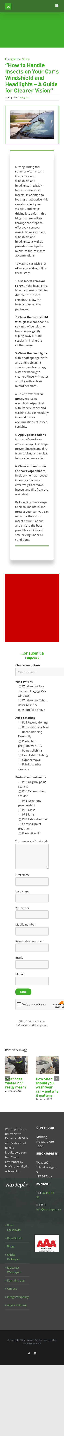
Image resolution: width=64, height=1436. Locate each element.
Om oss (12, 1289)
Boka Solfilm (15, 1238)
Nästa (25, 59)
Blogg (11, 1246)
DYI (27, 97)
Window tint (24, 682)
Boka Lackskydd (14, 1227)
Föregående (13, 59)
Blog (22, 97)
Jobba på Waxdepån (14, 1270)
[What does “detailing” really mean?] (16, 1058)
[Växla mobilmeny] (57, 5)
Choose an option (27, 665)
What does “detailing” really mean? (15, 1083)
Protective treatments (30, 777)
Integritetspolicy (17, 1297)
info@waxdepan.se (48, 1209)
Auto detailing (25, 718)
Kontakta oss (15, 1280)
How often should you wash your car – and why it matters (47, 1087)
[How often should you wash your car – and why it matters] (47, 1058)
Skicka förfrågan (13, 1257)
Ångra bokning (16, 1305)
